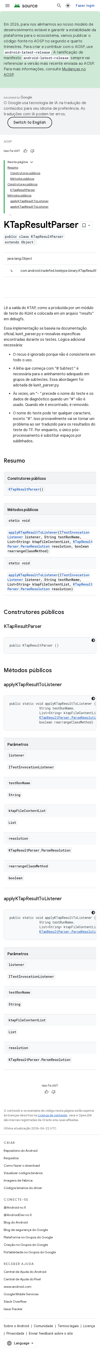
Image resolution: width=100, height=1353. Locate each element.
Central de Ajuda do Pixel (22, 1279)
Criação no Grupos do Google (26, 1245)
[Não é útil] (32, 150)
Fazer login (85, 5)
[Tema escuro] (93, 640)
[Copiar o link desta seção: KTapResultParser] (46, 627)
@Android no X (15, 1207)
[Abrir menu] (7, 5)
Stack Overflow (15, 1301)
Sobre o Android (16, 1326)
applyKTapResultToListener (33, 532)
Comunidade (43, 1326)
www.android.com (17, 1287)
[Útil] (25, 150)
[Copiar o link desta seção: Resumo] (29, 461)
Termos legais (68, 1326)
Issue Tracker (13, 1309)
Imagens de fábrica (18, 1180)
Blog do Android (16, 1222)
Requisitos (11, 1158)
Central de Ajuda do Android (25, 1272)
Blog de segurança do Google (26, 1230)
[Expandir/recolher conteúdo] (31, 162)
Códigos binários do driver (23, 1188)
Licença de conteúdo (52, 1115)
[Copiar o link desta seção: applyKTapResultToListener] (66, 685)
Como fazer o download (22, 1165)
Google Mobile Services (21, 1294)
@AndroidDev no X (18, 1215)
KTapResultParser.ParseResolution (69, 717)
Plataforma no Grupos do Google (28, 1237)
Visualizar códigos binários (23, 1173)
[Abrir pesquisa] (59, 5)
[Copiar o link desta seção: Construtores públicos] (68, 612)
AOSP (8, 141)
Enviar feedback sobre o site (51, 1333)
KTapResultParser (24, 489)
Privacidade (15, 1333)
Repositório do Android (20, 1151)
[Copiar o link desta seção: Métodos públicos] (56, 671)
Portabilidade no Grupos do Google (30, 1252)
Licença (89, 1326)
